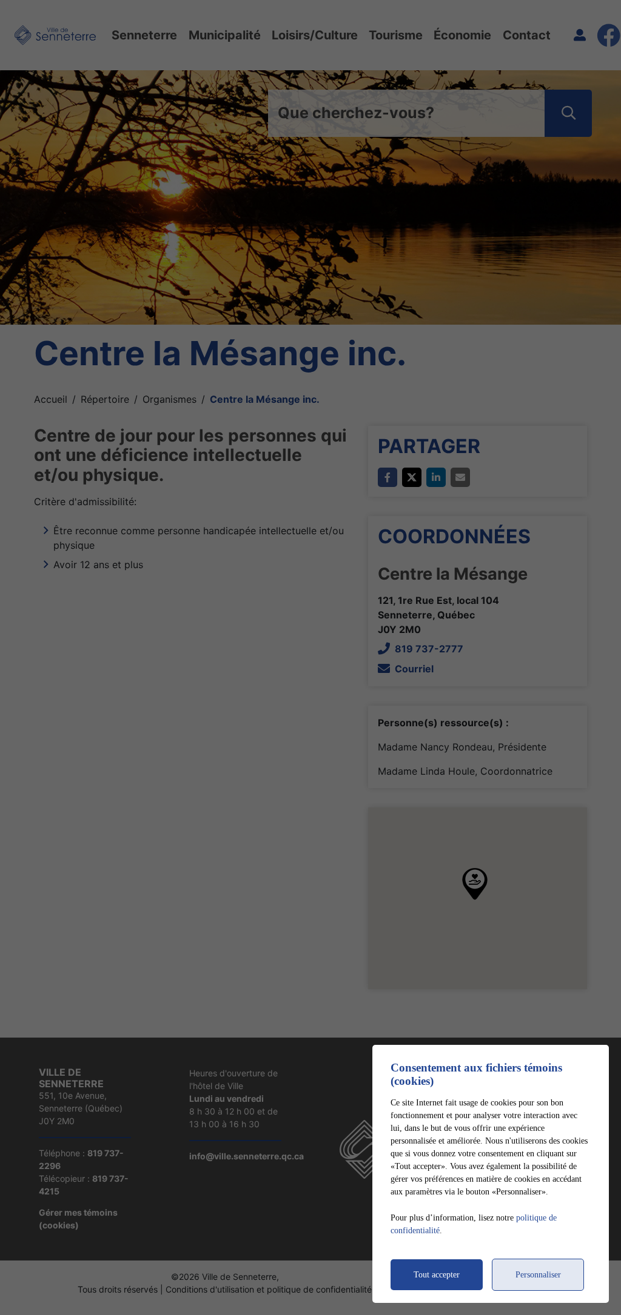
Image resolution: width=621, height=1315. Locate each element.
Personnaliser (538, 1274)
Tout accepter (437, 1274)
